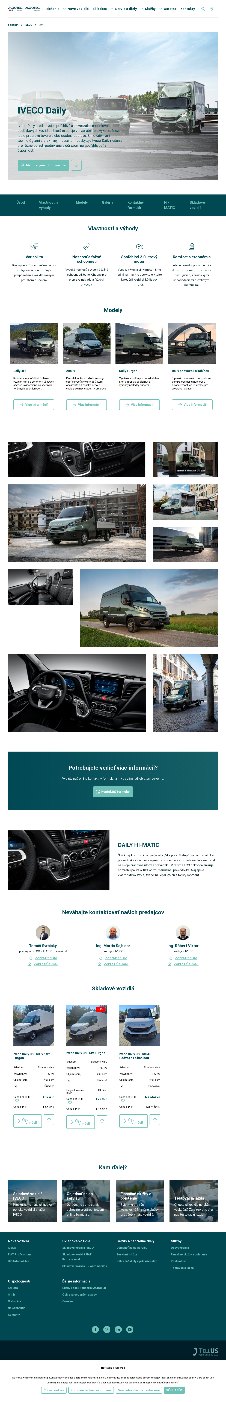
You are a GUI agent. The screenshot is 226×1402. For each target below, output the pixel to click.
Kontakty (187, 9)
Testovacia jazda (182, 1268)
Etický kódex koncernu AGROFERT (85, 1288)
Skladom (100, 9)
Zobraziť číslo (46, 958)
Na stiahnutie (16, 1308)
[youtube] (130, 1329)
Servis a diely (126, 9)
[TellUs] (205, 1351)
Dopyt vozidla (180, 1247)
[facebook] (96, 1329)
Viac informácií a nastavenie (139, 1390)
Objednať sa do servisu (132, 1247)
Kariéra (13, 1288)
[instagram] (107, 1329)
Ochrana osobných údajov (79, 1294)
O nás (12, 1294)
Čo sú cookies (54, 1390)
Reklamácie (178, 1261)
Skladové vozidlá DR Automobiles (84, 1266)
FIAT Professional (20, 1254)
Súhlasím (174, 1390)
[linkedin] (119, 1329)
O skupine (14, 1301)
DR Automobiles (18, 1261)
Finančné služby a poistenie (189, 1254)
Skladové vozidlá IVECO (78, 1247)
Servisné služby (127, 1254)
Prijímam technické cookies (91, 1390)
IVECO (28, 25)
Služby (150, 9)
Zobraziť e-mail (46, 964)
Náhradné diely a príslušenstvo (137, 1261)
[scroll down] (76, 165)
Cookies (67, 1301)
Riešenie (53, 9)
